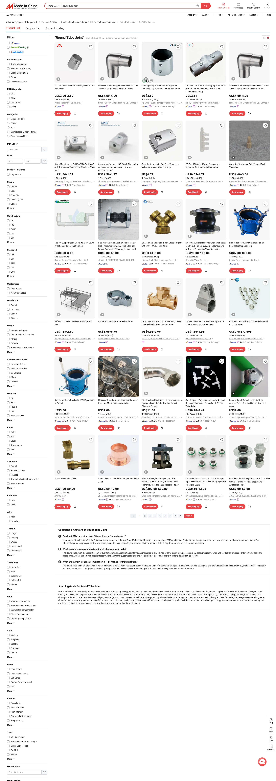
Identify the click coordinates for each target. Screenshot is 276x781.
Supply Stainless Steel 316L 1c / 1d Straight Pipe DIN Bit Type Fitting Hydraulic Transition (206, 481)
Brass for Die (65, 478)
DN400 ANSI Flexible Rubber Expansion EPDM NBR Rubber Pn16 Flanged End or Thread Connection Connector (206, 245)
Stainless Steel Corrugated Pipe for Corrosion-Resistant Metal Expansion (118, 401)
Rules (268, 14)
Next (188, 515)
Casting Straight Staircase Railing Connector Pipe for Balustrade (161, 87)
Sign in (267, 7)
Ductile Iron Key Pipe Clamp (115, 321)
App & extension (235, 14)
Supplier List (33, 28)
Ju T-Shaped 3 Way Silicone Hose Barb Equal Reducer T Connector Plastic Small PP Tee (205, 403)
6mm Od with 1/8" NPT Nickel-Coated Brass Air (248, 323)
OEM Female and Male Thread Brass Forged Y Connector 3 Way (162, 244)
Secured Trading (54, 28)
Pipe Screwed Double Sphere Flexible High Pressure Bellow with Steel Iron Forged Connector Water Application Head (117, 245)
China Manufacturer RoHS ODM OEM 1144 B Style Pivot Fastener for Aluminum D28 (74, 167)
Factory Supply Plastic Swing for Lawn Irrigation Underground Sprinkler (74, 244)
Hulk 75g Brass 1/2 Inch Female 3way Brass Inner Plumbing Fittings (161, 323)
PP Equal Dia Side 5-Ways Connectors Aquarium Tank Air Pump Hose (202, 165)
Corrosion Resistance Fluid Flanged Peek (247, 165)
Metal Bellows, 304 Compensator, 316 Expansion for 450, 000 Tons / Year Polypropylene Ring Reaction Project (160, 481)
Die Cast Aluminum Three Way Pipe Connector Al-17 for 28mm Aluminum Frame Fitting (206, 88)
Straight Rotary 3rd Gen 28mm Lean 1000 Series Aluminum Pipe (160, 166)
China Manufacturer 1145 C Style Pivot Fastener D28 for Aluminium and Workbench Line (118, 167)
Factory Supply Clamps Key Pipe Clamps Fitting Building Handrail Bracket (247, 403)
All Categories (16, 14)
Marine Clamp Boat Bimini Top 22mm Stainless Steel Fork (205, 323)
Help (219, 14)
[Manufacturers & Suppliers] (21, 6)
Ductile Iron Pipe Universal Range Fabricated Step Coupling (246, 244)
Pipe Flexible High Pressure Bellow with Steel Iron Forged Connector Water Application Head (249, 481)
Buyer (204, 14)
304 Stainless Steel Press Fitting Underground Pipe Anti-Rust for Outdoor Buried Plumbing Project (162, 403)
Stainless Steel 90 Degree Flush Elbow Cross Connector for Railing (118, 87)
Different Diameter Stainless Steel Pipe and (73, 323)
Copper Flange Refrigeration (118, 480)
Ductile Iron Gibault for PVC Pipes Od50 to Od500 (74, 401)
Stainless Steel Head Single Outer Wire (74, 87)
